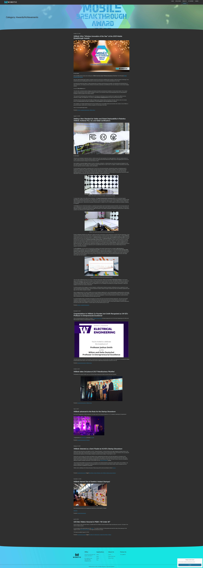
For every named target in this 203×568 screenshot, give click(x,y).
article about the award (84, 529)
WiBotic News (92, 110)
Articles (78, 110)
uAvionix (92, 437)
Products (185, 1)
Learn (172, 1)
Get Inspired (190, 1)
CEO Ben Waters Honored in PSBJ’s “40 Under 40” (92, 522)
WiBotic (104, 473)
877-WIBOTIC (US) (88, 558)
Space (97, 556)
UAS (102, 473)
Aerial (97, 554)
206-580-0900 (88, 559)
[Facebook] (120, 554)
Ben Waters (91, 473)
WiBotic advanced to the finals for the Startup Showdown (95, 411)
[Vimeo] (124, 554)
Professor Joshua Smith (97, 318)
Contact (185, 3)
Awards (101, 534)
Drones (95, 473)
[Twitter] (123, 554)
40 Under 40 (91, 534)
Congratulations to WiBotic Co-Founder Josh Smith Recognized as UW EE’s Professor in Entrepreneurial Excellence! (101, 315)
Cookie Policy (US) (111, 556)
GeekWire (75, 510)
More (97, 560)
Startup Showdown (103, 460)
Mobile (97, 558)
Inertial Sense (83, 437)
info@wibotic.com (88, 561)
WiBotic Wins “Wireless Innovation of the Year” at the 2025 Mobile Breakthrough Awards (98, 37)
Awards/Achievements (85, 110)
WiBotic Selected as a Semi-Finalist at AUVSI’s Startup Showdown (98, 449)
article (92, 528)
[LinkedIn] (122, 554)
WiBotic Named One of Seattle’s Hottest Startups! (92, 482)
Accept (190, 564)
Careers (196, 1)
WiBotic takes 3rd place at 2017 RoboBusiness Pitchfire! (94, 371)
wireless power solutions (111, 473)
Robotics (88, 440)
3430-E (114, 468)
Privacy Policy (110, 558)
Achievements (97, 534)
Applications (178, 1)
